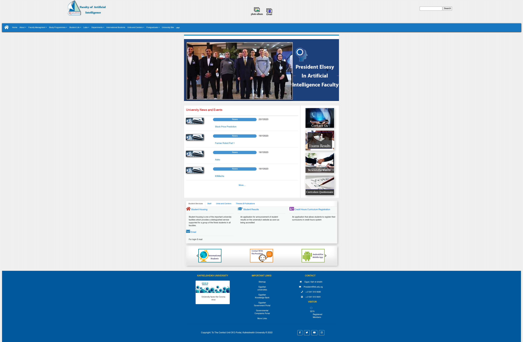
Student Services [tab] (195, 203)
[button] (195, 70)
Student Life (74, 27)
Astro (217, 160)
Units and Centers (135, 27)
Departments (97, 27)
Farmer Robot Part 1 (225, 143)
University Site (168, 27)
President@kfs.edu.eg (313, 287)
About (22, 27)
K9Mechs (219, 176)
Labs (85, 27)
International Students (115, 27)
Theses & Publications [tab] (245, 203)
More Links (262, 319)
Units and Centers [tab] (223, 203)
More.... (242, 185)
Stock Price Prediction (225, 127)
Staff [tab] (209, 203)
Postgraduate (152, 27)
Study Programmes (57, 27)
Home (14, 27)
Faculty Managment (36, 27)
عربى (178, 27)
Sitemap (262, 282)
